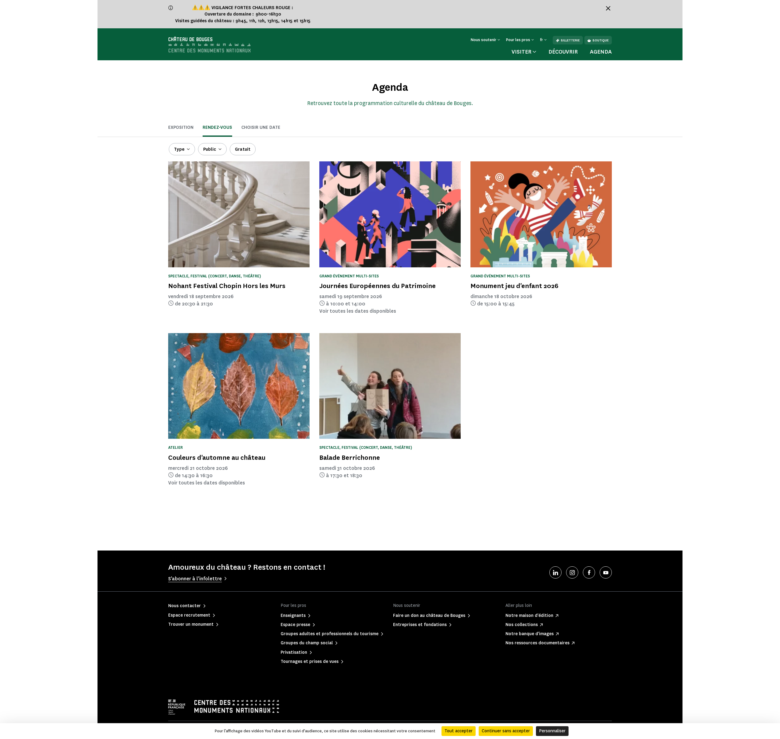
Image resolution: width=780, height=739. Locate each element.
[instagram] (572, 572)
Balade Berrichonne (349, 457)
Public (209, 149)
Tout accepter (459, 731)
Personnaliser (552, 731)
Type (179, 149)
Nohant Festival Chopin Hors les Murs (226, 285)
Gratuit (242, 149)
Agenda (601, 51)
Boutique (601, 40)
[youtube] (606, 572)
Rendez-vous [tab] (217, 127)
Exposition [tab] (180, 127)
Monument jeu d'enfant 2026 (514, 285)
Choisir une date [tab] (260, 127)
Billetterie (570, 40)
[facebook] (589, 572)
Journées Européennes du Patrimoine (377, 285)
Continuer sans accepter (506, 731)
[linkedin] (555, 572)
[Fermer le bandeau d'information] (608, 8)
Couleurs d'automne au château (216, 457)
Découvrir (563, 51)
